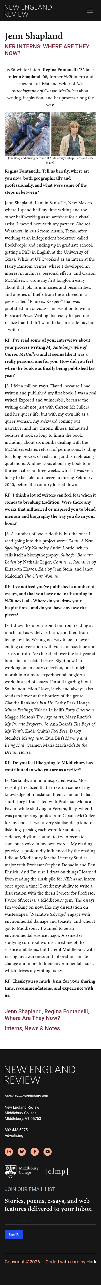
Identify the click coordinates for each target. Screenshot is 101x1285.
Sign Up (14, 1234)
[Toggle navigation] (90, 10)
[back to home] (28, 11)
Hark (91, 1261)
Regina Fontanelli (66, 1011)
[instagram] (9, 1152)
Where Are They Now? (32, 1018)
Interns (13, 1028)
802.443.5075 (16, 1129)
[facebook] (35, 1152)
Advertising (14, 1135)
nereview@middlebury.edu (26, 1095)
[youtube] (47, 1152)
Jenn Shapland (23, 1011)
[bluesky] (22, 1152)
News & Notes (42, 1028)
